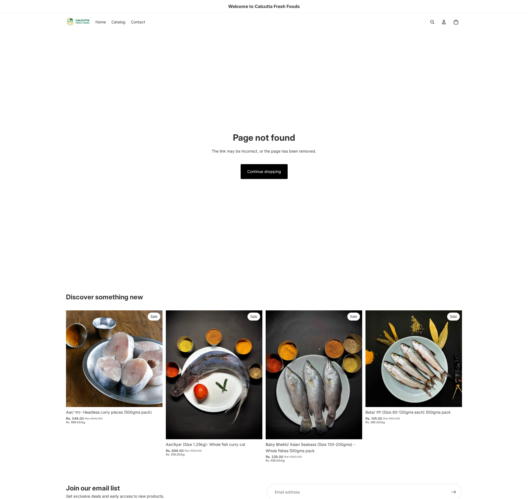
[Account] (444, 22)
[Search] (432, 22)
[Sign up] (454, 492)
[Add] (154, 399)
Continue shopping (264, 171)
